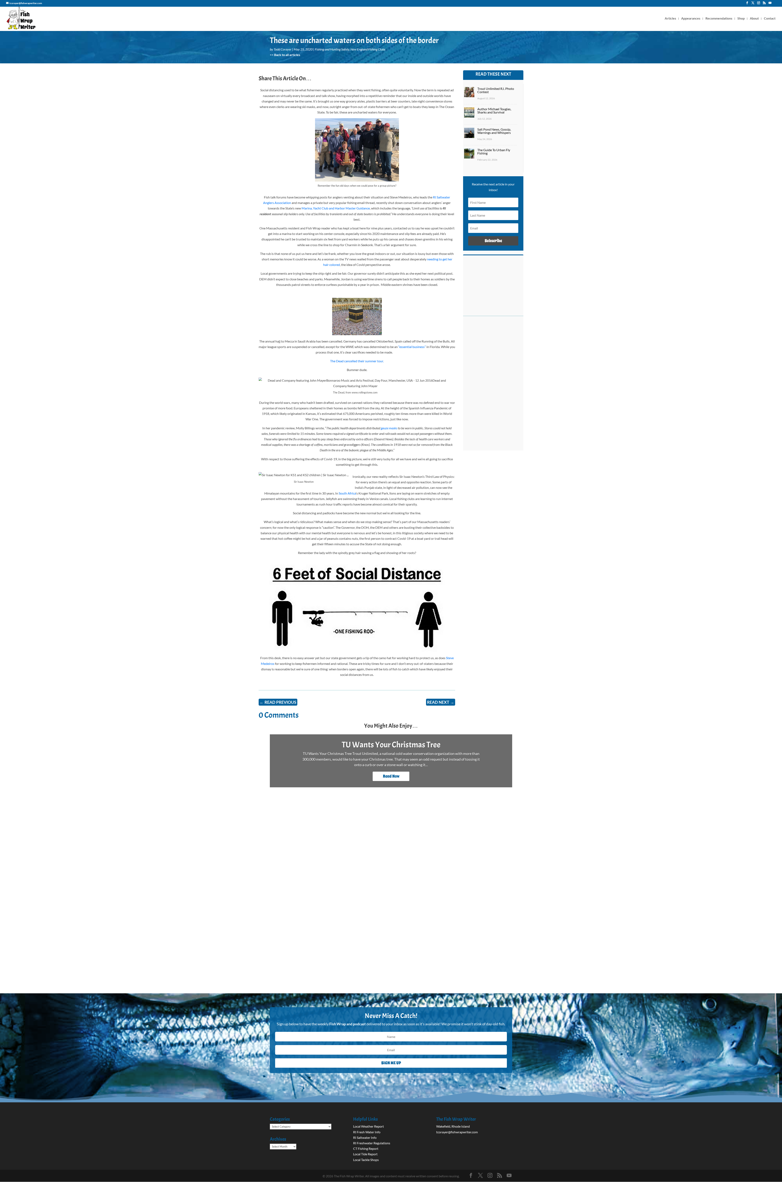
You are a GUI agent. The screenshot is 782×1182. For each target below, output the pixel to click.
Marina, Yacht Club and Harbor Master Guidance (336, 208)
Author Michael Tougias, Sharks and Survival (494, 110)
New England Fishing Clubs (367, 49)
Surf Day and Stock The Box (391, 745)
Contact (769, 18)
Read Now (391, 776)
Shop (741, 18)
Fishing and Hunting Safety (332, 49)
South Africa (347, 493)
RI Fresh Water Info (366, 1132)
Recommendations (718, 18)
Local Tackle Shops (366, 1160)
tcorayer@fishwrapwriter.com (457, 1132)
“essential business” (412, 347)
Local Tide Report (365, 1154)
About (754, 18)
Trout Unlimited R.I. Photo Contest (495, 90)
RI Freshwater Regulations (371, 1143)
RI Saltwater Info (365, 1137)
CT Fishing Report (365, 1148)
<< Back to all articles (285, 55)
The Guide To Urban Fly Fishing (493, 151)
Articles (670, 18)
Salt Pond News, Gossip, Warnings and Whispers (494, 130)
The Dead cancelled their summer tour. (357, 361)
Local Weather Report (368, 1126)
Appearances (690, 18)
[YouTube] (770, 4)
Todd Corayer (282, 49)
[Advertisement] (493, 385)
